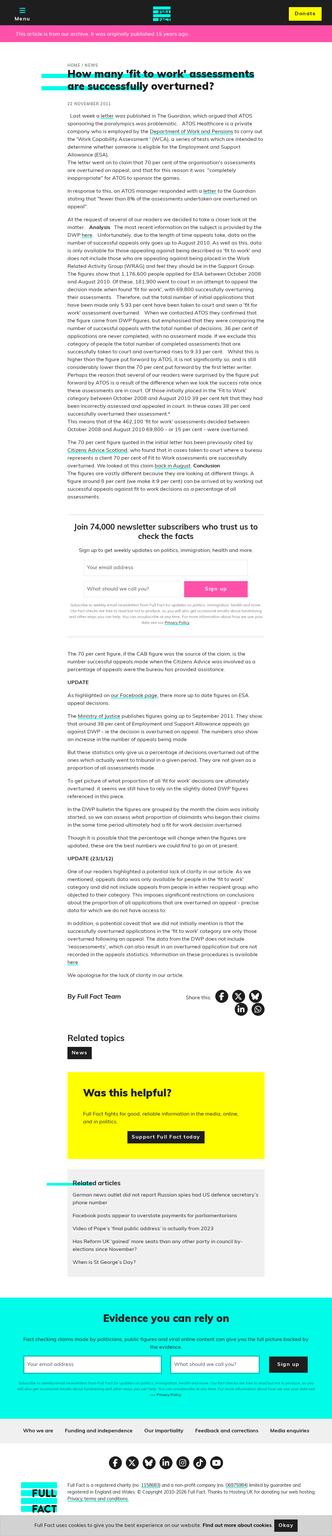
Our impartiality (164, 1431)
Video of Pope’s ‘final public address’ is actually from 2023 (143, 1229)
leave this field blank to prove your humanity (28, 1305)
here (87, 235)
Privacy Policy (177, 623)
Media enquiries (289, 1431)
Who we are (38, 1431)
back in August (173, 466)
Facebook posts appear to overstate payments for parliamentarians (155, 1216)
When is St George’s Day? (104, 1262)
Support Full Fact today (166, 1137)
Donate (305, 14)
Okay (286, 1525)
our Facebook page (134, 695)
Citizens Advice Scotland (97, 450)
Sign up (216, 589)
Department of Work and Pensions (191, 131)
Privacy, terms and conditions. (98, 1499)
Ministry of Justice (99, 716)
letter (107, 116)
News (80, 1053)
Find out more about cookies (237, 1525)
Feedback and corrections (226, 1431)
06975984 (236, 1485)
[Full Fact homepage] (162, 13)
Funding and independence (99, 1431)
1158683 (150, 1485)
